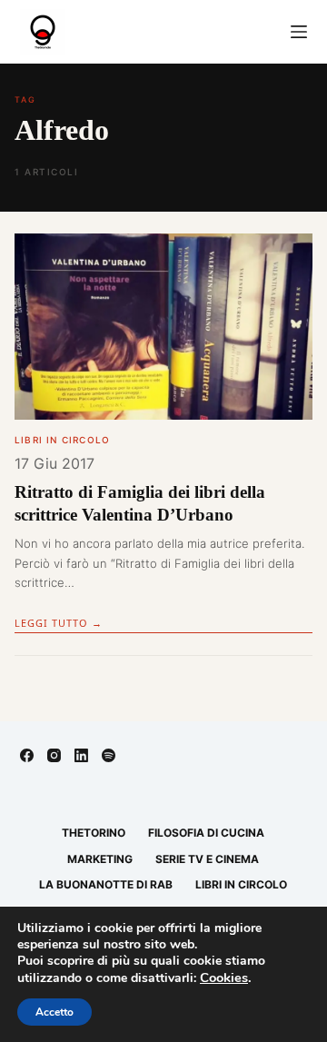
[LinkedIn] (81, 755)
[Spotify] (108, 755)
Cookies (224, 977)
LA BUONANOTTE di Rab (106, 884)
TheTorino (93, 832)
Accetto (54, 1012)
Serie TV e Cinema (207, 859)
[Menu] (299, 32)
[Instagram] (54, 755)
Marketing (100, 859)
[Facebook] (27, 755)
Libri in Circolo (62, 439)
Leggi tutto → (59, 623)
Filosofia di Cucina (206, 832)
